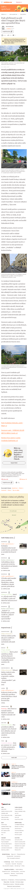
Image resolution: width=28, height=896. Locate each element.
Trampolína (8, 863)
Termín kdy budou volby (6, 815)
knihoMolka (9, 26)
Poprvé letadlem (5, 841)
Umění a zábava (6, 743)
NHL (2, 834)
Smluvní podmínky (20, 880)
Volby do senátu (4, 817)
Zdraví (9, 490)
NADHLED (3, 647)
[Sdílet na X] (19, 482)
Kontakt (12, 882)
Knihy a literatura (7, 560)
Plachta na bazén (19, 861)
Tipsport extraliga (5, 828)
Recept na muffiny (19, 826)
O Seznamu (11, 880)
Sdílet (10, 35)
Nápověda (6, 882)
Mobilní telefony (19, 869)
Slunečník (14, 863)
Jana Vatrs (3, 722)
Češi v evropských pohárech (13, 858)
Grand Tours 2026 (19, 819)
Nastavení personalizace (13, 886)
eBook (4, 35)
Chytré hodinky (19, 873)
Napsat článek (14, 462)
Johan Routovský (5, 631)
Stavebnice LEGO (6, 871)
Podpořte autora (6, 31)
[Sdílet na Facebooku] (16, 482)
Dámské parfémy (15, 871)
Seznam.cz (19, 2)
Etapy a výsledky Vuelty (20, 811)
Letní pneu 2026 (18, 839)
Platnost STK (18, 849)
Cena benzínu (17, 856)
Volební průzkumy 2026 (6, 811)
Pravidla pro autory (8, 884)
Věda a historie (6, 634)
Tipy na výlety (16, 490)
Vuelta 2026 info (18, 809)
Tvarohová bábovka (19, 830)
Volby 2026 (3, 809)
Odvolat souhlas (19, 884)
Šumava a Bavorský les (6, 843)
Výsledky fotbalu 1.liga (6, 826)
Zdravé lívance (18, 828)
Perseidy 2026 (10, 856)
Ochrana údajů (19, 882)
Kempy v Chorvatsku (6, 839)
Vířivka (22, 865)
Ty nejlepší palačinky (19, 824)
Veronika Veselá (5, 706)
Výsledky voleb (4, 813)
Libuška (3, 688)
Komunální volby (5, 819)
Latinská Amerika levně (6, 847)
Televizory (13, 873)
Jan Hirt (16, 813)
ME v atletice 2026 (5, 830)
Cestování (3, 490)
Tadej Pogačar (18, 815)
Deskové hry (7, 873)
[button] (14, 53)
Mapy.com (13, 854)
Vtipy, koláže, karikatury (6, 651)
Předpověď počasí (21, 854)
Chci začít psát (13, 511)
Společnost (14, 488)
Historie (21, 488)
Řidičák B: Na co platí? (20, 845)
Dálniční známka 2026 (20, 841)
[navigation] (2, 2)
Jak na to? (14, 515)
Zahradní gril (17, 865)
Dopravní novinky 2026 (20, 843)
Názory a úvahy (6, 594)
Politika (4, 709)
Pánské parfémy (13, 875)
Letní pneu (22, 871)
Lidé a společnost (7, 544)
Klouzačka (19, 863)
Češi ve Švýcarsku (5, 845)
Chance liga (4, 824)
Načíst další (14, 757)
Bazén (12, 861)
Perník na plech (18, 834)
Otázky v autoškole (19, 847)
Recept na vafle (18, 832)
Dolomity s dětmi (5, 849)
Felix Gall (17, 817)
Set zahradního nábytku (8, 865)
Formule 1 (3, 832)
